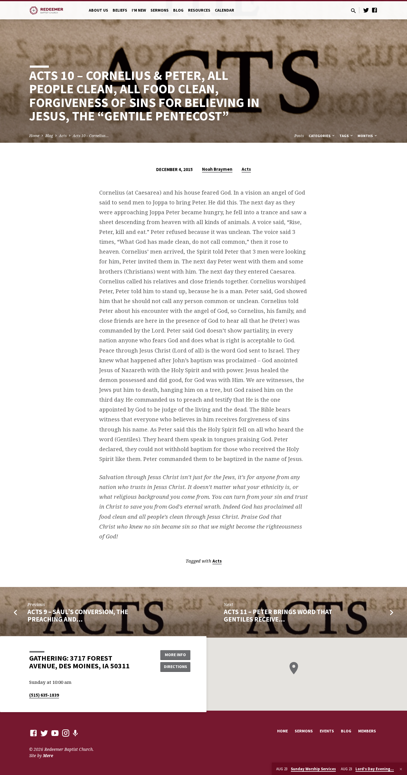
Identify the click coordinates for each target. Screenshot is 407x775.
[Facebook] (374, 10)
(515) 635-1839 (44, 695)
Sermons (159, 10)
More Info (175, 654)
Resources (199, 10)
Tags (344, 135)
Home (34, 135)
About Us (98, 10)
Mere (48, 755)
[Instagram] (65, 733)
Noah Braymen (217, 169)
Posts (299, 135)
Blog (178, 10)
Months (366, 135)
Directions (175, 666)
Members (367, 731)
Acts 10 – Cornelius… (91, 135)
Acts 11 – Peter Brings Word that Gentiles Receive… (278, 615)
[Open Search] (353, 10)
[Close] (401, 769)
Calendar (224, 10)
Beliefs (120, 10)
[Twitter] (366, 10)
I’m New (139, 10)
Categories (320, 135)
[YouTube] (55, 733)
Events (327, 731)
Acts (63, 135)
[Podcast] (75, 733)
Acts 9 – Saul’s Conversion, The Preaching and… (77, 615)
